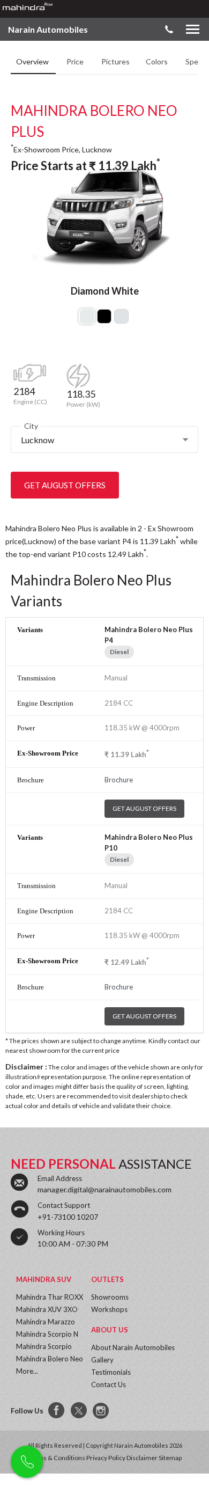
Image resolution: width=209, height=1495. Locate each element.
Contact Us (108, 1384)
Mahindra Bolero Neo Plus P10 (148, 842)
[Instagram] (102, 1411)
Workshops (109, 1309)
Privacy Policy (105, 1458)
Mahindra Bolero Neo (49, 1358)
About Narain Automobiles (133, 1347)
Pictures (115, 61)
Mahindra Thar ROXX (49, 1297)
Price (75, 61)
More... (27, 1371)
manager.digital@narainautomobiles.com (104, 1189)
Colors (157, 61)
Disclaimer (142, 1458)
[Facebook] (57, 1411)
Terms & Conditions (56, 1458)
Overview (33, 61)
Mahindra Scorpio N (47, 1334)
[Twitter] (79, 1411)
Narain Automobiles (48, 29)
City (31, 425)
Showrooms (110, 1297)
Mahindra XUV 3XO (47, 1309)
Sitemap (170, 1458)
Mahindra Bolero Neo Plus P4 (148, 634)
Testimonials (111, 1372)
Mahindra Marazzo (45, 1321)
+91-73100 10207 (68, 1216)
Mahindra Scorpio (44, 1346)
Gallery (102, 1359)
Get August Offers (65, 485)
